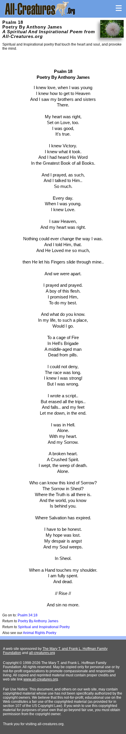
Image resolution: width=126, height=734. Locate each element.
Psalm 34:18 (28, 615)
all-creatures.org (42, 653)
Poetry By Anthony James (38, 621)
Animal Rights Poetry (39, 633)
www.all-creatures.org (40, 679)
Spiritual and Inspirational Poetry (44, 627)
